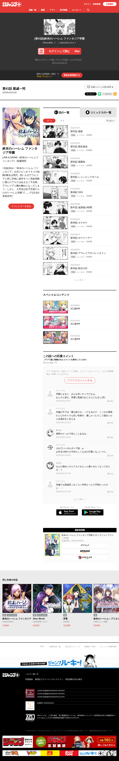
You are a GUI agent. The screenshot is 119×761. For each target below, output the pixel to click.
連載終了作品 (89, 646)
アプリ (52, 10)
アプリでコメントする (79, 380)
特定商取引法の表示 (73, 679)
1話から (112, 121)
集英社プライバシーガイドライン (49, 679)
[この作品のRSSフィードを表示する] (115, 93)
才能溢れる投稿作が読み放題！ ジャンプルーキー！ (59, 661)
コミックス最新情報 (108, 646)
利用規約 (29, 679)
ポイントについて (59, 62)
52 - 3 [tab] (49, 121)
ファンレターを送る (21, 206)
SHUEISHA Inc (32, 730)
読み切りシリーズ (72, 646)
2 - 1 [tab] (62, 121)
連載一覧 (32, 10)
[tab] (61, 112)
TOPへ (42, 646)
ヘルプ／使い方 (31, 674)
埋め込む (108, 94)
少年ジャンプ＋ (11, 4)
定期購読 (109, 4)
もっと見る (78, 280)
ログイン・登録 (92, 4)
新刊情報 (63, 10)
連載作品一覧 (55, 646)
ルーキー (76, 10)
